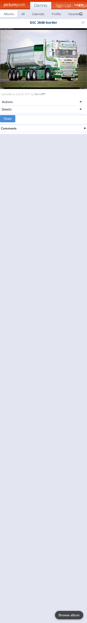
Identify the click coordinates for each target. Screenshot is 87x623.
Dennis (40, 5)
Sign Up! (63, 5)
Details (7, 109)
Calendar (38, 14)
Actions (7, 102)
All (23, 14)
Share (8, 118)
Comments (8, 128)
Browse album (69, 615)
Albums (9, 14)
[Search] (81, 14)
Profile (56, 14)
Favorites (74, 14)
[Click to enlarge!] (43, 58)
